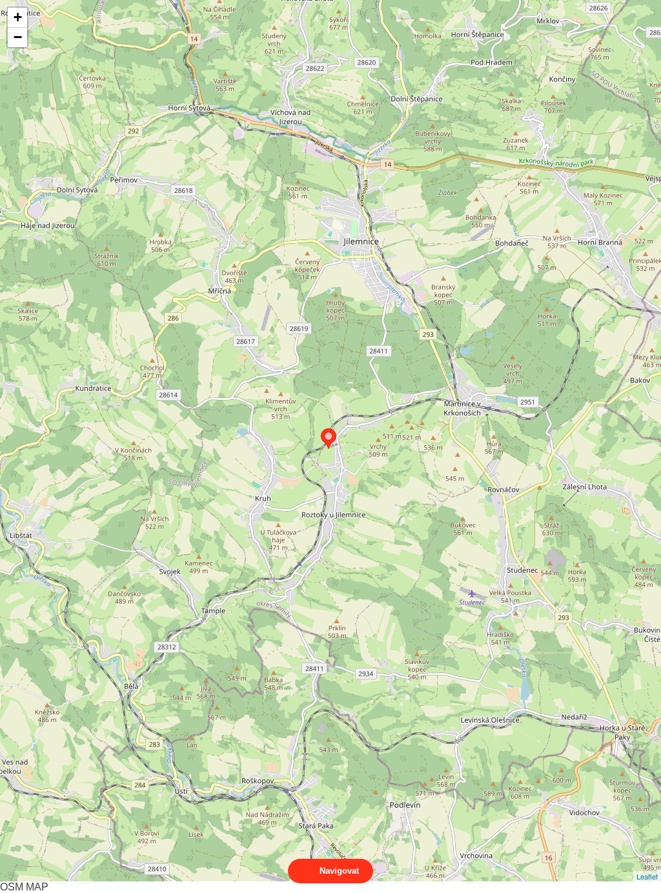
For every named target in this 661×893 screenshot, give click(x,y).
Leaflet (647, 876)
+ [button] (18, 17)
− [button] (18, 37)
